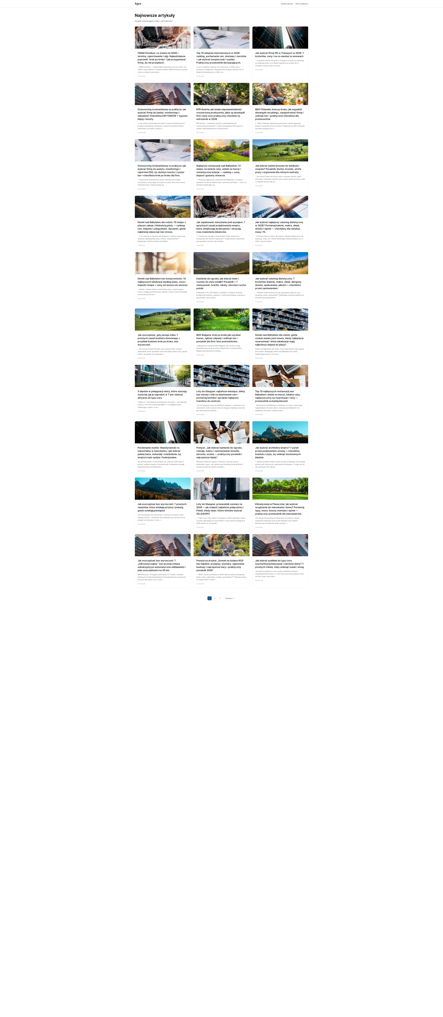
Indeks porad (287, 4)
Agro (138, 3)
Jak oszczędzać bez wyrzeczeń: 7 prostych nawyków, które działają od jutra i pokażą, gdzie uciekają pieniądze (162, 507)
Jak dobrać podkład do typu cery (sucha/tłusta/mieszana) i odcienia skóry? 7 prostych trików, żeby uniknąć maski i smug (279, 563)
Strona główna (301, 4)
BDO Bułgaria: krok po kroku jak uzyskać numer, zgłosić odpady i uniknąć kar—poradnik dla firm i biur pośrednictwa (218, 338)
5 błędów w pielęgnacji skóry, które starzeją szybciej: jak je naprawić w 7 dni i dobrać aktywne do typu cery (162, 394)
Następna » (229, 598)
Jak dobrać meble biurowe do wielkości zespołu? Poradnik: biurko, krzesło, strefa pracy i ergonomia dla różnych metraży (278, 169)
